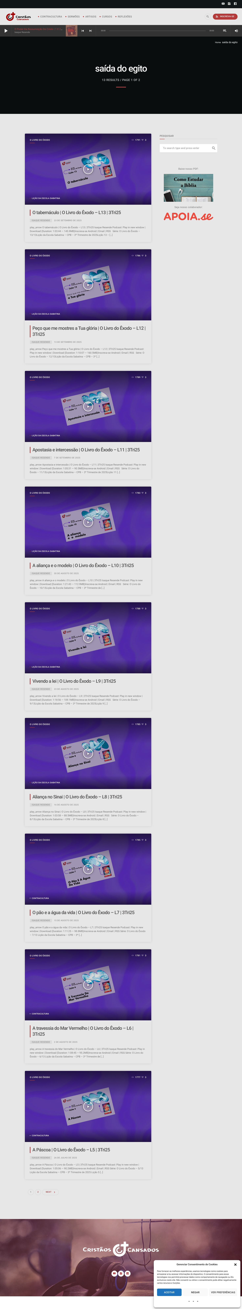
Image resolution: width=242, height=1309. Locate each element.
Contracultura (51, 16)
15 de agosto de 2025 (66, 920)
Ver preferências (223, 1292)
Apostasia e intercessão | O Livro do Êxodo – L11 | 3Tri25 (86, 450)
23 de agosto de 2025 (66, 689)
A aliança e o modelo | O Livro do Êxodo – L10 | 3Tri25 (83, 565)
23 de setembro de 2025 (68, 220)
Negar (195, 1292)
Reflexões (125, 16)
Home (218, 42)
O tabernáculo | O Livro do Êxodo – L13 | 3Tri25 (76, 212)
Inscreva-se (224, 16)
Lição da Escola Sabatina (46, 198)
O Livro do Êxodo (40, 140)
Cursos (107, 16)
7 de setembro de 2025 (67, 458)
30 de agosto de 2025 (66, 573)
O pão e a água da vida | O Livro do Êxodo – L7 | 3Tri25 (83, 912)
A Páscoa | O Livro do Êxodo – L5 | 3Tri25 (71, 1150)
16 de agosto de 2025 (66, 805)
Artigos (90, 16)
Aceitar (169, 1292)
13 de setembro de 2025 (68, 342)
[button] (235, 1264)
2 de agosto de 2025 (65, 1042)
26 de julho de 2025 (65, 1158)
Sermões (74, 16)
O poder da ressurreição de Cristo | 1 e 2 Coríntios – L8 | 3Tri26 (50, 29)
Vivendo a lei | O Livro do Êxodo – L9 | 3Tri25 (74, 681)
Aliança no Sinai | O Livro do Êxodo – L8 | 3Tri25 (77, 797)
